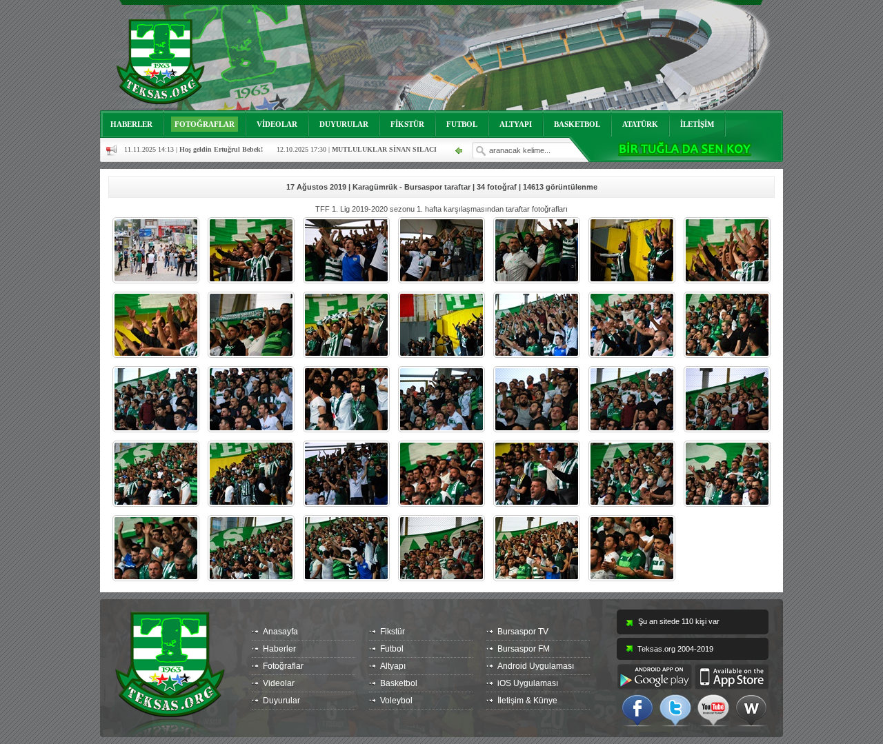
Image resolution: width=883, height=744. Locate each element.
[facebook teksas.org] (637, 709)
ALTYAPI (515, 124)
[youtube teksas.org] (713, 709)
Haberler (279, 649)
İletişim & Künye (527, 700)
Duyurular (281, 700)
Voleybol (396, 700)
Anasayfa (280, 631)
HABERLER (131, 124)
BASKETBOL (577, 124)
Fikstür (392, 631)
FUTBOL (461, 124)
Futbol (392, 649)
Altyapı (393, 666)
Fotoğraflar (283, 666)
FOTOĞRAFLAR (205, 124)
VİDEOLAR (277, 124)
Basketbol (398, 683)
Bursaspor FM (523, 649)
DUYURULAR (343, 124)
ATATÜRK (640, 124)
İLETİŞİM (697, 124)
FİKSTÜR (407, 124)
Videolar (279, 683)
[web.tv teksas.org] (751, 709)
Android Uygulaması (535, 666)
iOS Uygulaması (527, 683)
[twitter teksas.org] (675, 709)
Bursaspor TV (522, 631)
